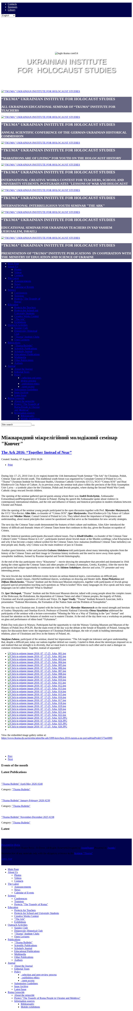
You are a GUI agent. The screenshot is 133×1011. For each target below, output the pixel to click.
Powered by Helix (10, 844)
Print (10, 464)
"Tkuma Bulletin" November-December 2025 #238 (27, 817)
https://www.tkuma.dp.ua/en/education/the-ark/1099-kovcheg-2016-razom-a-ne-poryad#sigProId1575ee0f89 (56, 738)
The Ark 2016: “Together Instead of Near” (36, 452)
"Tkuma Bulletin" (21, 789)
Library (11, 9)
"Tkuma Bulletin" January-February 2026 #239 (25, 800)
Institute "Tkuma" (83, 853)
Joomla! (111, 847)
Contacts (12, 4)
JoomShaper (87, 847)
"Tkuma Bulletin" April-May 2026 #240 (22, 783)
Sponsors (12, 7)
